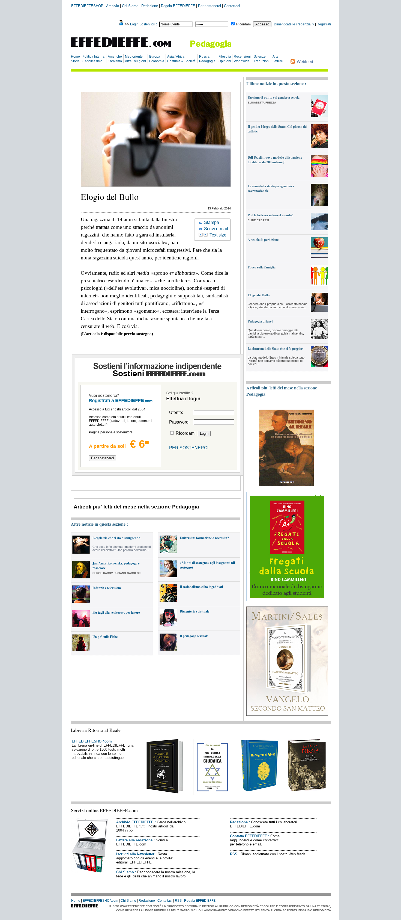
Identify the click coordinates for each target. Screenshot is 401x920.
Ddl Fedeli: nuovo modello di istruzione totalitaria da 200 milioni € (275, 159)
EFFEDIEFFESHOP (87, 6)
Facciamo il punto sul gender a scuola (274, 97)
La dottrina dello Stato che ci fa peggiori (275, 348)
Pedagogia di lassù (260, 321)
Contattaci (232, 6)
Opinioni (225, 61)
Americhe (115, 56)
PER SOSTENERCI (188, 447)
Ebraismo (115, 61)
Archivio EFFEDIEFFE (135, 822)
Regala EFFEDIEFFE (178, 6)
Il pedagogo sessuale (194, 636)
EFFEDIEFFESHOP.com (92, 741)
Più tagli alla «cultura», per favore (116, 612)
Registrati (324, 24)
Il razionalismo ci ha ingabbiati (201, 586)
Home (75, 56)
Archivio (112, 6)
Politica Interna (93, 56)
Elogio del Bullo (259, 295)
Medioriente (134, 56)
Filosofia (225, 56)
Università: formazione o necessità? (204, 538)
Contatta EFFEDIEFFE (248, 836)
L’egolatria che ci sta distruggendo (116, 538)
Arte (276, 56)
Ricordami (244, 24)
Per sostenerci (209, 6)
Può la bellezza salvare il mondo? (270, 215)
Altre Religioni (135, 61)
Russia (204, 56)
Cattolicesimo (92, 61)
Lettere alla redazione (134, 840)
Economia (156, 61)
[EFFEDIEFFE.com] (125, 47)
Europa (154, 56)
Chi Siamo (130, 6)
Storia (75, 61)
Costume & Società (181, 61)
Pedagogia (207, 61)
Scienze (260, 56)
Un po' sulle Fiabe (105, 636)
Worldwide (242, 61)
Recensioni (242, 56)
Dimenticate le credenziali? (294, 24)
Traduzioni (262, 61)
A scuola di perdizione (263, 239)
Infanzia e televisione (106, 587)
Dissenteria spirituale (194, 611)
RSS (233, 854)
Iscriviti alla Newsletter (135, 854)
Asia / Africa (175, 56)
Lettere (278, 61)
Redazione (149, 6)
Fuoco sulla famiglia (262, 267)
